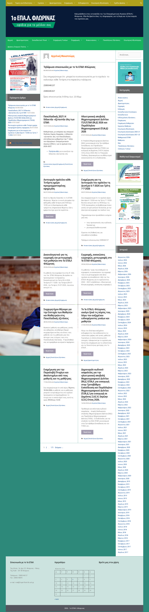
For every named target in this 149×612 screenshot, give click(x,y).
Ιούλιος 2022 (122, 393)
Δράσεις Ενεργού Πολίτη (17, 47)
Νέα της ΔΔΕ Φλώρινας (22, 143)
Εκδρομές (121, 109)
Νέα (119, 143)
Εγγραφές (121, 106)
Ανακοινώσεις (91, 40)
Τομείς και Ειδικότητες (23, 3)
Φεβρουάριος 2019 (124, 510)
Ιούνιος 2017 (122, 549)
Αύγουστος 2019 (123, 493)
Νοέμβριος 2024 (123, 317)
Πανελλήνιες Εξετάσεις (111, 40)
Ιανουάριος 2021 (123, 444)
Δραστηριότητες (56, 3)
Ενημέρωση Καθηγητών (126, 123)
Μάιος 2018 (122, 532)
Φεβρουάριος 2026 (124, 274)
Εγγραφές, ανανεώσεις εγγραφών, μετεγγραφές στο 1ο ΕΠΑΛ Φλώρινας (96, 257)
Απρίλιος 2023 (123, 368)
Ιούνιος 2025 (122, 297)
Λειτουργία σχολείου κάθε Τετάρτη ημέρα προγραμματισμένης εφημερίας (57, 184)
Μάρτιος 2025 (123, 305)
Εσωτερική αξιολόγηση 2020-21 (129, 132)
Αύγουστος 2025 (123, 291)
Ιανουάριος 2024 (123, 342)
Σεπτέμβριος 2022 (124, 388)
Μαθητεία (121, 140)
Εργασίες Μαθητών (124, 126)
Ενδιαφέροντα (83, 3)
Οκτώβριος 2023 (123, 351)
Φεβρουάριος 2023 (124, 374)
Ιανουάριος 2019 (123, 513)
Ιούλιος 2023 (122, 359)
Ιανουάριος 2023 (123, 376)
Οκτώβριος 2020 (123, 453)
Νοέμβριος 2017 (123, 541)
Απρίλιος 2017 (123, 552)
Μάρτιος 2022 (123, 405)
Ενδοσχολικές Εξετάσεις (126, 118)
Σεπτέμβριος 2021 (124, 422)
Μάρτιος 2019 (123, 507)
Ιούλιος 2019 (122, 496)
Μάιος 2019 (122, 501)
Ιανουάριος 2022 (123, 410)
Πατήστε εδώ (54, 151)
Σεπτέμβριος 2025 (124, 288)
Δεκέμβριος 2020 (124, 447)
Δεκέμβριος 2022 (124, 379)
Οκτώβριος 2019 (123, 487)
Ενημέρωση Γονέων (60, 40)
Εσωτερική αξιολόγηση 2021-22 (129, 135)
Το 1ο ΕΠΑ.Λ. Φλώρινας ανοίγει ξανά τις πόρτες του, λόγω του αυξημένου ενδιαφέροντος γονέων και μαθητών (95, 315)
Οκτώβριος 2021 (123, 419)
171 (52, 447)
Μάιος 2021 (122, 433)
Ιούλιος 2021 (122, 427)
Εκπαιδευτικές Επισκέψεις (127, 112)
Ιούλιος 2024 (122, 325)
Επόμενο (59, 447)
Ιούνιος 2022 (122, 396)
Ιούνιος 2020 (122, 464)
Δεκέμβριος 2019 (124, 481)
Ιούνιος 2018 (122, 530)
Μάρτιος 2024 (123, 337)
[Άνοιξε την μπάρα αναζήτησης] (141, 3)
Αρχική (9, 3)
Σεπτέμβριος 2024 (124, 323)
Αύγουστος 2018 (123, 524)
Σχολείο (41, 3)
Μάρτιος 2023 (123, 371)
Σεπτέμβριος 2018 (124, 521)
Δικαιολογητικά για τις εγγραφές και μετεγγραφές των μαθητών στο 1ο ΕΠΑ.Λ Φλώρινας (58, 259)
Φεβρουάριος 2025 (124, 308)
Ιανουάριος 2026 (123, 277)
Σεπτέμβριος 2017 (124, 547)
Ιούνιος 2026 (122, 263)
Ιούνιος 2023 (122, 362)
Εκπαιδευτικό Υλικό (39, 40)
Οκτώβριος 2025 (123, 286)
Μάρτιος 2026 (123, 271)
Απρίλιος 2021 (123, 436)
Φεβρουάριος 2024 (124, 340)
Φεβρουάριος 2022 (124, 408)
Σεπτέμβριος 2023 (124, 354)
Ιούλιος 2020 (122, 462)
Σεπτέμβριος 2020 (124, 456)
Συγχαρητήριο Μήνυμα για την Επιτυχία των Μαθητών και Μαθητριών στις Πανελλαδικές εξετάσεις (58, 314)
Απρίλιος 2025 (123, 303)
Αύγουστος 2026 (123, 257)
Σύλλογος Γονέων (124, 149)
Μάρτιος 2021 (123, 439)
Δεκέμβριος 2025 (124, 280)
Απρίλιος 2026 (123, 269)
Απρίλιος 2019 (123, 504)
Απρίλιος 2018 (123, 535)
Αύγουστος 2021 (123, 425)
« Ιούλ (57, 599)
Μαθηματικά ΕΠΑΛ (124, 137)
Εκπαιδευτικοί (123, 115)
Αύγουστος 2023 (123, 357)
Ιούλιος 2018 (122, 527)
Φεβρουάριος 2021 (124, 442)
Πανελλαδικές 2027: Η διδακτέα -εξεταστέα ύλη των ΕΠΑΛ (59, 119)
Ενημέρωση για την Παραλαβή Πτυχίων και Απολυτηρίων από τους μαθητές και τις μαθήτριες (57, 374)
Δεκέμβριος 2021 (124, 413)
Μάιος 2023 (122, 365)
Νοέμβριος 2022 (123, 382)
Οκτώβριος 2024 (123, 320)
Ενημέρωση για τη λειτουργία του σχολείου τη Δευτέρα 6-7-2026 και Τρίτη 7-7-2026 (95, 184)
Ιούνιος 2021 (122, 430)
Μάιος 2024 (122, 331)
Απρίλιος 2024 (123, 334)
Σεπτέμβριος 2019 (124, 490)
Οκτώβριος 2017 (123, 544)
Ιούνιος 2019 (122, 498)
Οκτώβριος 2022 (123, 385)
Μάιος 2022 (122, 399)
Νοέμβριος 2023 (123, 348)
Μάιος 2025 (122, 300)
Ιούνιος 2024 (122, 328)
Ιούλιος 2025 (122, 294)
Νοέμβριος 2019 (123, 484)
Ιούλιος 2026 (122, 260)
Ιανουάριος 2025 (123, 311)
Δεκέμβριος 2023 (124, 345)
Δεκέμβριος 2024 (124, 314)
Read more (88, 164)
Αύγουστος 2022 (123, 391)
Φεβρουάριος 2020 (124, 476)
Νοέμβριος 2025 (123, 283)
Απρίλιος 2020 (123, 470)
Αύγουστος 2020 (123, 459)
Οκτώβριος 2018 (123, 518)
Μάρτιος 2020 (123, 473)
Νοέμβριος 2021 (123, 416)
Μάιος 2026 (122, 266)
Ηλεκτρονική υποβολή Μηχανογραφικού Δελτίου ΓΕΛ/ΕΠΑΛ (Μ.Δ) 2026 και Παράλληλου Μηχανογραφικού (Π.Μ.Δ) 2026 (95, 124)
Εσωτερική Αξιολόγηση (100, 3)
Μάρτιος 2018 (123, 538)
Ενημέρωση (68, 3)
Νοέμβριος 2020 (123, 450)
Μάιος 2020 (122, 467)
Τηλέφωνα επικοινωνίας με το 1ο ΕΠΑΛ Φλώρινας (69, 67)
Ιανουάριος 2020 (123, 479)
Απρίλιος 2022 (123, 402)
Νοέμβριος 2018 (123, 515)
